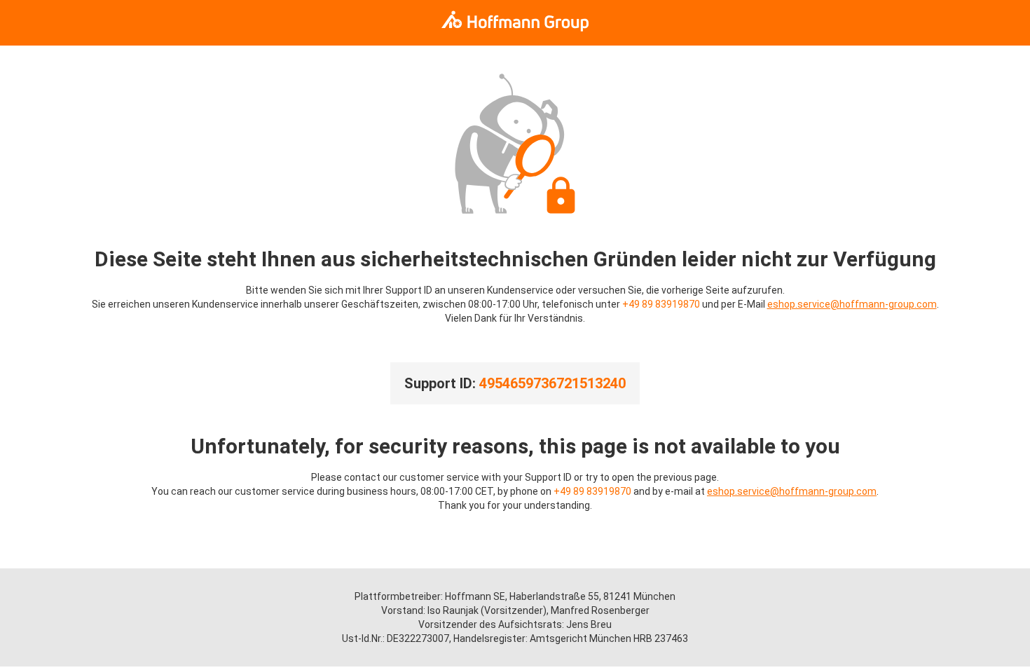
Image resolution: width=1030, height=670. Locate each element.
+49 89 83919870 (661, 304)
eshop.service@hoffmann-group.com (852, 304)
